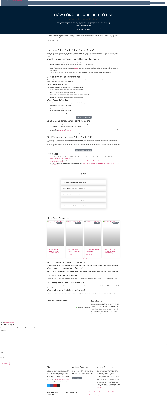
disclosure (99, 387)
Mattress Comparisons (68, 3)
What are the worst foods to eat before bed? (74, 206)
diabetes (76, 68)
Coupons (116, 3)
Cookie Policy (88, 395)
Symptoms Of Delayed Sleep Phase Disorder (54, 251)
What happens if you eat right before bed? (74, 188)
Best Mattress (55, 3)
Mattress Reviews (80, 3)
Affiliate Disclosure (105, 367)
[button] (118, 40)
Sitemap (97, 395)
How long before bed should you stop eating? (74, 182)
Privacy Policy (111, 392)
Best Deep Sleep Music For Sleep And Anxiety (110, 251)
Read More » (51, 256)
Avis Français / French (104, 3)
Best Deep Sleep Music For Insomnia (74, 250)
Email (2, 352)
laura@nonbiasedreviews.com (62, 379)
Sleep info (6, 322)
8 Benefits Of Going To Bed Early (92, 250)
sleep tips (11, 322)
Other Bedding (92, 3)
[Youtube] (55, 385)
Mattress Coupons (80, 367)
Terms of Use (102, 392)
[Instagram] (58, 385)
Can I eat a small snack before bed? (72, 194)
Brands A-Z (123, 3)
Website (2, 357)
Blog (95, 392)
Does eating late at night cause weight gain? (74, 200)
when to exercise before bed (64, 130)
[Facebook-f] (51, 385)
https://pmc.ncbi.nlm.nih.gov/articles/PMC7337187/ (61, 158)
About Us (51, 367)
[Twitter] (48, 385)
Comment (3, 330)
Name (2, 347)
